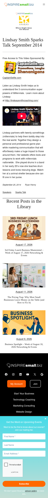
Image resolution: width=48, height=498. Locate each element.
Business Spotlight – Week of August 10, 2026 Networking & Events (24, 345)
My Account (16, 383)
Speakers (7, 192)
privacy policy (31, 491)
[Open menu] (43, 4)
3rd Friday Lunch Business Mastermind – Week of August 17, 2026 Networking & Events (24, 253)
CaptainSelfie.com (12, 77)
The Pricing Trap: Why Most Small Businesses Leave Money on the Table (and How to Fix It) (24, 300)
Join (35, 383)
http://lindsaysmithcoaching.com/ (21, 100)
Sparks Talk (20, 192)
